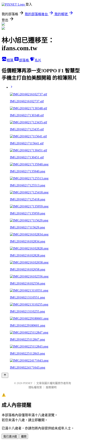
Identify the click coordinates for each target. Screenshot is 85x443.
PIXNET (27, 383)
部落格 (24, 60)
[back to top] (5, 375)
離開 (23, 436)
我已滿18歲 (10, 436)
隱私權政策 (35, 387)
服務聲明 (51, 387)
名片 (38, 60)
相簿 (10, 60)
